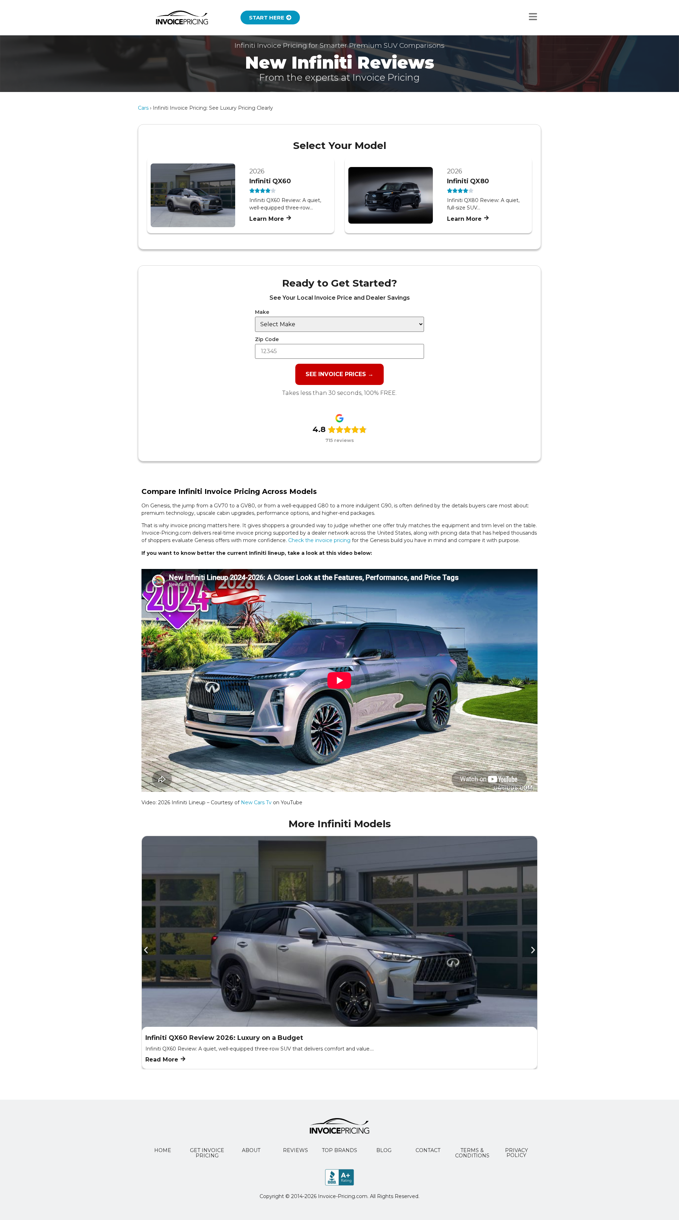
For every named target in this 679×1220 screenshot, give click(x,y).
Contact (428, 1150)
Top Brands (339, 1150)
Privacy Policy (516, 1152)
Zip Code (267, 339)
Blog (383, 1150)
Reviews (295, 1150)
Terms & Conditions (472, 1153)
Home (162, 1150)
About (251, 1150)
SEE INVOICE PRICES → (339, 374)
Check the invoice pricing (319, 540)
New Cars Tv (256, 802)
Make (262, 312)
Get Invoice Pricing (207, 1153)
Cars (143, 108)
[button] (145, 949)
